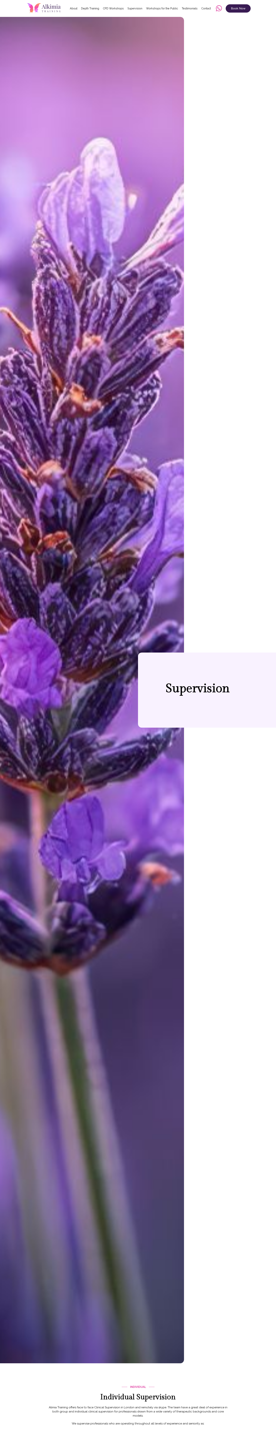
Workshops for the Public (162, 8)
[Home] (45, 8)
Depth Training (90, 8)
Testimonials (190, 8)
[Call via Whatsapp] (219, 8)
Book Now (238, 8)
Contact (206, 8)
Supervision (134, 8)
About (73, 8)
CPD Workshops (113, 8)
